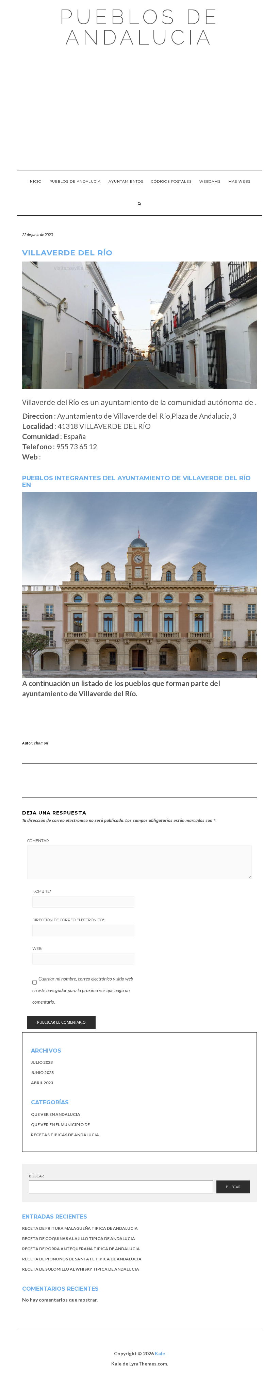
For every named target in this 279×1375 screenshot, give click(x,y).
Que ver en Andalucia (55, 1114)
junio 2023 (42, 1072)
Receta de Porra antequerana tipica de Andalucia (81, 1248)
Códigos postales (171, 181)
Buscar (36, 1176)
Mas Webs (239, 181)
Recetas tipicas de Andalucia (65, 1134)
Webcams (209, 181)
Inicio (35, 181)
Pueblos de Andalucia (140, 27)
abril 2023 (42, 1082)
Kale (160, 1353)
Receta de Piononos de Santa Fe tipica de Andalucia (82, 1258)
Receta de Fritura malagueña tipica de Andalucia (80, 1228)
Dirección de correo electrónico (68, 920)
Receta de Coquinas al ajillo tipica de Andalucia (78, 1238)
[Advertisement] (139, 108)
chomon (41, 743)
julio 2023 (42, 1062)
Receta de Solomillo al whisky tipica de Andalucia (80, 1269)
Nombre (41, 891)
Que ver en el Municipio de (60, 1124)
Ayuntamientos (126, 181)
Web (37, 948)
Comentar (38, 840)
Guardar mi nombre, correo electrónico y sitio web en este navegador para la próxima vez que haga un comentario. (82, 990)
